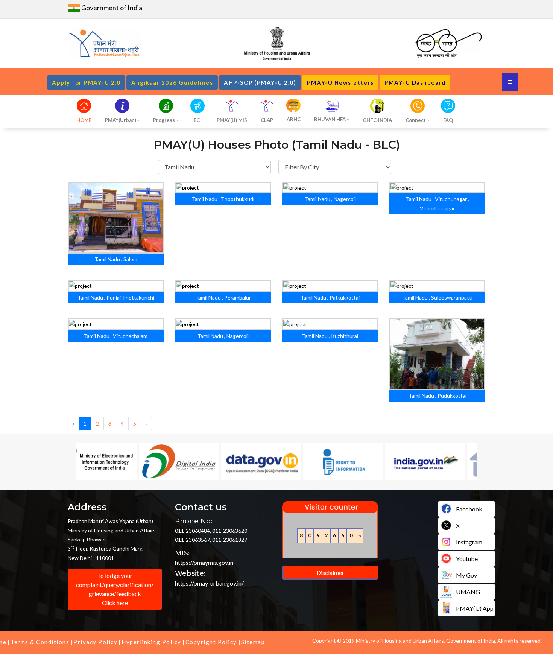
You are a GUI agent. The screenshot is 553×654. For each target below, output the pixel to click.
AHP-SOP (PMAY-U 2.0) (260, 82)
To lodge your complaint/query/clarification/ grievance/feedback (114, 589)
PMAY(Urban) (120, 120)
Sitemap (253, 642)
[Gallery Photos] (104, 218)
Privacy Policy (95, 642)
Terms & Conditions (40, 642)
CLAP (267, 120)
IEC (196, 120)
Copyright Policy (211, 642)
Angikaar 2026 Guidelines (172, 82)
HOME (83, 120)
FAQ (448, 120)
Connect (416, 120)
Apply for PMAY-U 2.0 (86, 82)
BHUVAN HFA (330, 119)
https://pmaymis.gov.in (204, 562)
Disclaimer (330, 572)
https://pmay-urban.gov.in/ (209, 583)
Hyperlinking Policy (151, 642)
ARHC (294, 119)
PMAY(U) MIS (232, 120)
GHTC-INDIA (377, 120)
